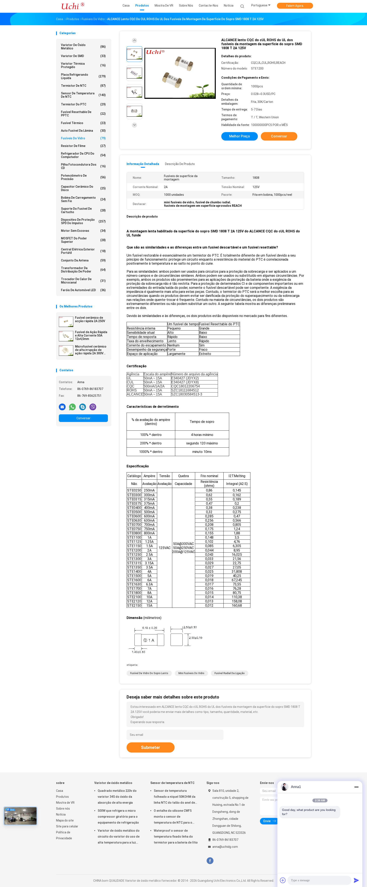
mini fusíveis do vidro (191, 673)
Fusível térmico (83, 123)
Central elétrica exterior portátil (83, 251)
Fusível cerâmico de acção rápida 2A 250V (90, 319)
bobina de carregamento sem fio (83, 199)
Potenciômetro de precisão (83, 177)
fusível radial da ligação (230, 673)
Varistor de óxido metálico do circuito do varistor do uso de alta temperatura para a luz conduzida (119, 837)
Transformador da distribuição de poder (83, 269)
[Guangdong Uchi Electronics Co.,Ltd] (72, 6)
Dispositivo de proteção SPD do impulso (83, 221)
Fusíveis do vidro (83, 138)
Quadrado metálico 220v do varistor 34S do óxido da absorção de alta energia (117, 796)
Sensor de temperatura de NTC (83, 95)
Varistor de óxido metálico (83, 46)
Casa (59, 790)
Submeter (150, 747)
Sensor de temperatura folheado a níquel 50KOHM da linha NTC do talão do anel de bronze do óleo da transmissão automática (176, 797)
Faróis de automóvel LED (83, 290)
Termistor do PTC (83, 104)
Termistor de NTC (83, 85)
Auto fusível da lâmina (83, 130)
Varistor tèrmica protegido (83, 65)
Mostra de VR (65, 802)
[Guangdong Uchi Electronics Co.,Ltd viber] (92, 406)
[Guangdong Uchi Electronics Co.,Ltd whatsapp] (72, 406)
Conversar (83, 418)
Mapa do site (65, 820)
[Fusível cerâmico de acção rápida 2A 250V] (66, 321)
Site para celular (67, 826)
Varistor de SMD (83, 56)
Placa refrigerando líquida (83, 76)
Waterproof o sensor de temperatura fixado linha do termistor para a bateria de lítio (176, 836)
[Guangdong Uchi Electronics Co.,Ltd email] (62, 406)
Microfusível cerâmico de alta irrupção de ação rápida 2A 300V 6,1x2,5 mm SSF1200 (90, 350)
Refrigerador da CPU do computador (83, 155)
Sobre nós (63, 808)
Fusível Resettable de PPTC (83, 113)
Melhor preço (239, 136)
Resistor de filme (83, 146)
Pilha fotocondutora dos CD (83, 166)
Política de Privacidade (64, 835)
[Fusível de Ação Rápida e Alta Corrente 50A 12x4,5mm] (66, 336)
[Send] (356, 880)
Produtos (62, 796)
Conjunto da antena (83, 260)
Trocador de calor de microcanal (83, 280)
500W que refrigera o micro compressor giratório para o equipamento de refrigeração (118, 816)
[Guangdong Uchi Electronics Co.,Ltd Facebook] (209, 861)
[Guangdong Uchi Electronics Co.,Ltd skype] (82, 406)
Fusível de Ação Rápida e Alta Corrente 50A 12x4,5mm (91, 335)
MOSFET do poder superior (83, 240)
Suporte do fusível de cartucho (83, 210)
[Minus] (356, 786)
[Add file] (283, 880)
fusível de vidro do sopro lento (149, 673)
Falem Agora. (295, 5)
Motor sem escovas (83, 230)
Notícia (61, 814)
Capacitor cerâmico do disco (83, 188)
